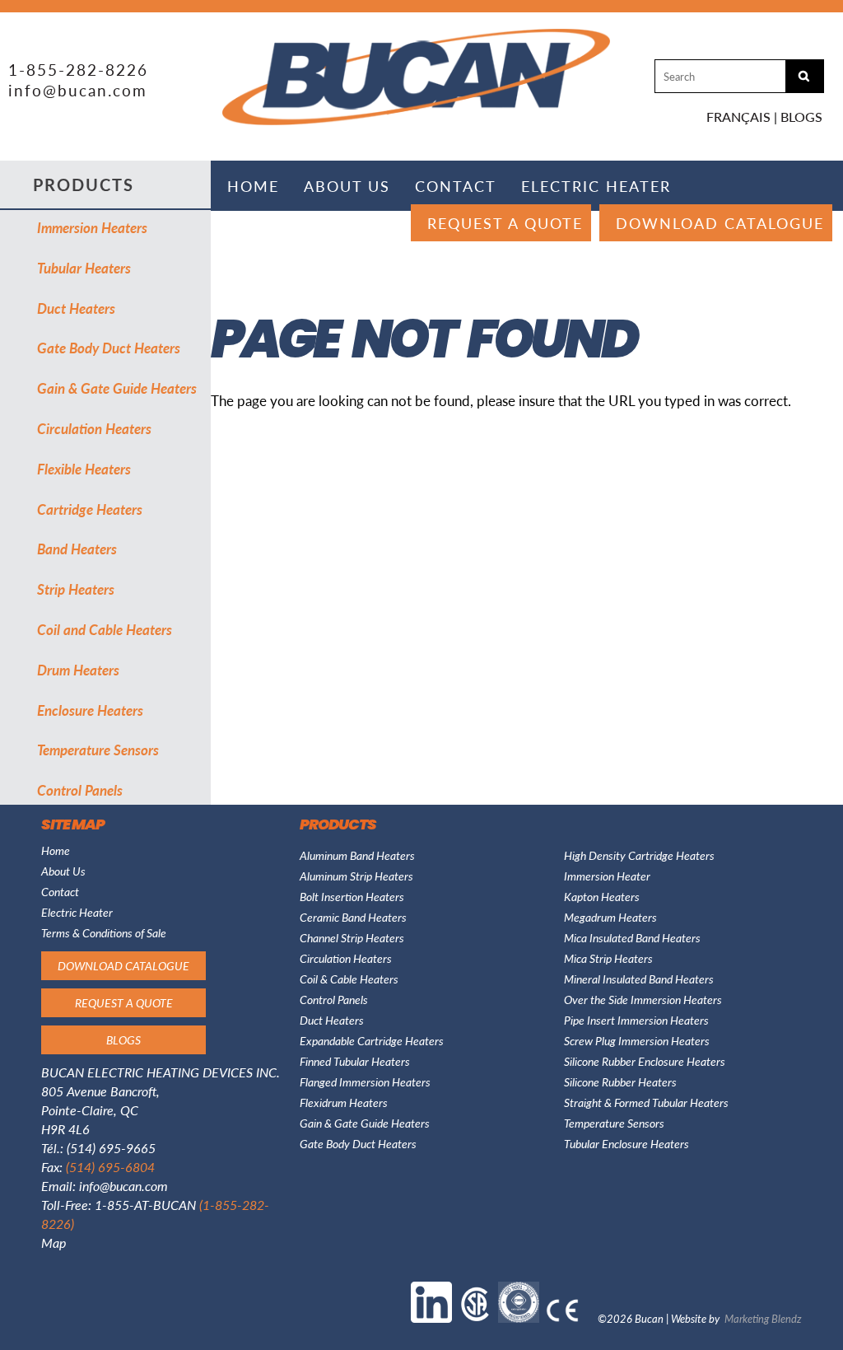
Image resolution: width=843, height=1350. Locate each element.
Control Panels (80, 790)
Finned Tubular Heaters (355, 1061)
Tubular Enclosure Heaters (626, 1143)
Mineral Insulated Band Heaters (639, 978)
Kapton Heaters (602, 896)
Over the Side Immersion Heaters (643, 999)
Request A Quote (505, 223)
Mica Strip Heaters (608, 958)
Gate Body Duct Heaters (108, 347)
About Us (347, 185)
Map (53, 1242)
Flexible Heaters (84, 469)
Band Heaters (77, 548)
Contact (455, 185)
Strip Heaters (75, 589)
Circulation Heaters (94, 428)
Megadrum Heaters (610, 917)
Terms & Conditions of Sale (103, 932)
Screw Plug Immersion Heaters (637, 1040)
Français (738, 116)
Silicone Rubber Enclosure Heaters (644, 1061)
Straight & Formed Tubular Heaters (646, 1102)
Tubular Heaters (84, 268)
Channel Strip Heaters (352, 937)
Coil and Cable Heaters (104, 629)
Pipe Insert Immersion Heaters (636, 1019)
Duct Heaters (76, 308)
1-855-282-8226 (78, 69)
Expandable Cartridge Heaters (372, 1040)
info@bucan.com (77, 90)
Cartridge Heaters (89, 509)
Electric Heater (596, 185)
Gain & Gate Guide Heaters (117, 388)
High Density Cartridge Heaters (639, 855)
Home (253, 185)
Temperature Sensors (98, 749)
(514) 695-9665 (111, 1147)
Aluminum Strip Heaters (356, 875)
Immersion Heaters (92, 227)
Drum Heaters (78, 670)
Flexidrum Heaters (344, 1102)
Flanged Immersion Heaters (365, 1081)
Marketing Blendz (763, 1318)
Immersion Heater (607, 875)
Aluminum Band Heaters (357, 855)
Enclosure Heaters (90, 710)
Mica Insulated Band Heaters (632, 937)
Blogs (801, 116)
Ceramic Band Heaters (353, 917)
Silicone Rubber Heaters (620, 1081)
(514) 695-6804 (110, 1166)
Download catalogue (720, 223)
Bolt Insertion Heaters (352, 896)
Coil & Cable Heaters (349, 978)
